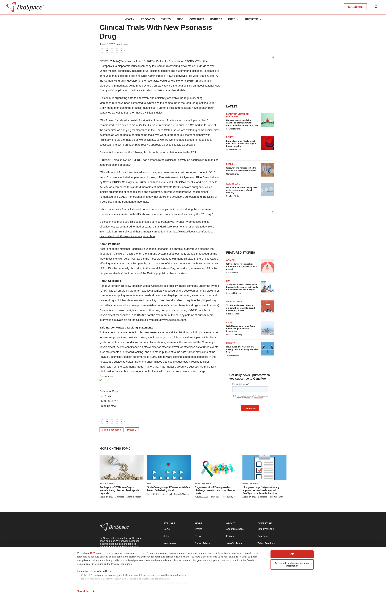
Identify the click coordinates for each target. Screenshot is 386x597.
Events (166, 19)
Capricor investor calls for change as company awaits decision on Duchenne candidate (242, 122)
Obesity (230, 343)
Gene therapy (250, 483)
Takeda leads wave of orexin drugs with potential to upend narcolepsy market (240, 308)
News (128, 19)
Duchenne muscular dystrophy (237, 115)
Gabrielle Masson (233, 149)
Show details (83, 591)
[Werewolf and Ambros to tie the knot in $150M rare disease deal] (267, 170)
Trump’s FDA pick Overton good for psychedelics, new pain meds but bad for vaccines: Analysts (242, 287)
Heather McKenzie (233, 129)
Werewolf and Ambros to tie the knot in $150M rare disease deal (241, 169)
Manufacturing (108, 483)
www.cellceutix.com (174, 319)
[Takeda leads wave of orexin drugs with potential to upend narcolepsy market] (267, 307)
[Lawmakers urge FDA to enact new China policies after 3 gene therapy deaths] (267, 143)
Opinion (230, 260)
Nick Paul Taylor (232, 196)
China (229, 322)
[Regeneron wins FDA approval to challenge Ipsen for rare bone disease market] (217, 467)
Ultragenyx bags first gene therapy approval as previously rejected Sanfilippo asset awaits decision (260, 490)
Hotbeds (216, 19)
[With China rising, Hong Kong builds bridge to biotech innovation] (267, 328)
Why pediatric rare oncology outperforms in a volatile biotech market (241, 266)
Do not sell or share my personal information (292, 564)
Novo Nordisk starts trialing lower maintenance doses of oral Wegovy (242, 190)
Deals (229, 164)
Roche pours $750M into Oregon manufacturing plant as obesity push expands (119, 490)
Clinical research (111, 429)
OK (292, 554)
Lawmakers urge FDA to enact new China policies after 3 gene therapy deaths (241, 143)
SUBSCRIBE (355, 7)
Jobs (180, 19)
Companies (196, 19)
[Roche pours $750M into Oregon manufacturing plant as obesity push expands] (122, 467)
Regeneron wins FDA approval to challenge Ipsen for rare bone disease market (215, 490)
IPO (149, 483)
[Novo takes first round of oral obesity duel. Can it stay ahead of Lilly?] (267, 348)
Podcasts (148, 19)
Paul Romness (232, 273)
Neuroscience (234, 301)
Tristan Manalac (232, 355)
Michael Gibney (232, 174)
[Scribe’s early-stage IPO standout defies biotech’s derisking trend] (169, 467)
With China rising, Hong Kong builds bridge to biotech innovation (240, 328)
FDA (228, 281)
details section (179, 583)
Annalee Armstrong (234, 335)
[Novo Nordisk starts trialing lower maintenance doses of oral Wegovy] (267, 189)
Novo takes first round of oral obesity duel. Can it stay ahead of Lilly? (242, 349)
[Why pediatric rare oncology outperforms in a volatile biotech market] (267, 266)
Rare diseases (203, 483)
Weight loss (233, 184)
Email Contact (108, 405)
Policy (230, 137)
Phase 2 (131, 429)
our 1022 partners (95, 553)
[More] (134, 19)
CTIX (198, 61)
